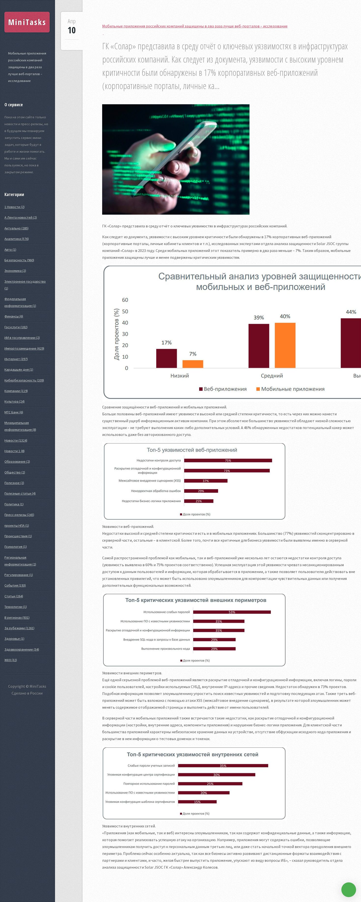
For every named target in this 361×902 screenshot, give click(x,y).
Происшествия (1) (18, 536)
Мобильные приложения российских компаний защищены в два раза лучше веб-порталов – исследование (27, 67)
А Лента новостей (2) (20, 217)
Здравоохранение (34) (21, 649)
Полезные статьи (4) (20, 493)
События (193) (15, 585)
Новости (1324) (15, 440)
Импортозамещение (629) (24, 348)
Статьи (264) (13, 596)
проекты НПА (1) (16, 525)
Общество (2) (14, 472)
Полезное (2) (14, 483)
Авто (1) (10, 249)
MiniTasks (27, 22)
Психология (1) (15, 546)
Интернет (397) (16, 359)
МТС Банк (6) (13, 412)
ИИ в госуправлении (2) (22, 337)
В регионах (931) (16, 617)
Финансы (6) (13, 316)
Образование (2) (17, 461)
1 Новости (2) (14, 207)
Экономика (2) (15, 270)
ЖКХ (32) (10, 660)
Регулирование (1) (18, 575)
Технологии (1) (15, 606)
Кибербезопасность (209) (24, 380)
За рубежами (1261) (19, 628)
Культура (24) (14, 401)
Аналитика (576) (16, 238)
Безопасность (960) (19, 260)
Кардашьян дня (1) (18, 369)
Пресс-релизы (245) (19, 514)
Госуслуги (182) (16, 327)
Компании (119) (16, 391)
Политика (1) (14, 504)
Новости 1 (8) (14, 451)
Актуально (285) (16, 228)
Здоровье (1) (14, 638)
